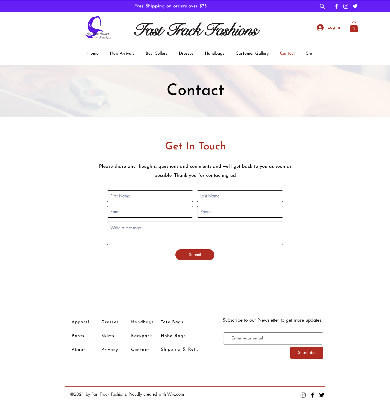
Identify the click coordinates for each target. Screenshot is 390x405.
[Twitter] (355, 6)
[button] (322, 7)
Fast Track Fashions (195, 30)
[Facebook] (336, 6)
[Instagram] (346, 6)
